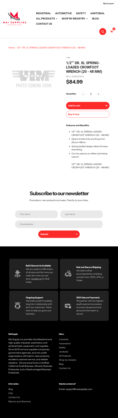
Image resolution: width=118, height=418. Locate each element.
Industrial (63, 339)
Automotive (65, 343)
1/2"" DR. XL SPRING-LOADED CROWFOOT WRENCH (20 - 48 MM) (51, 47)
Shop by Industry (67, 359)
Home (11, 47)
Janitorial (63, 351)
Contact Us (64, 368)
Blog (61, 364)
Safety (62, 347)
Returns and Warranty (19, 401)
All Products (65, 355)
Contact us (36, 278)
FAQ (10, 393)
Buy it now (73, 114)
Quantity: (71, 93)
